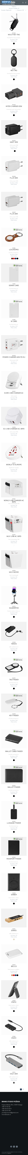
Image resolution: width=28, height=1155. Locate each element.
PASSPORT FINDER (14, 859)
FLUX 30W (14, 178)
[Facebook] (11, 1146)
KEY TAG (14, 70)
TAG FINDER (14, 680)
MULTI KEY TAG (14, 35)
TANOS (14, 644)
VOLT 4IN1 (14, 1074)
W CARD (14, 321)
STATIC (14, 1002)
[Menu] (25, 2)
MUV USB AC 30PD (14, 536)
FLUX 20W (14, 214)
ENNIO (14, 930)
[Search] (23, 2)
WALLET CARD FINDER (14, 751)
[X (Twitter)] (14, 1146)
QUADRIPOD (14, 608)
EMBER (14, 895)
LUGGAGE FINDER (14, 823)
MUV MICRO (14, 572)
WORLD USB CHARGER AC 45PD (14, 501)
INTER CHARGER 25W (14, 106)
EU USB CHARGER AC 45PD (13, 429)
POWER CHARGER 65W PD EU (14, 357)
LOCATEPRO (14, 250)
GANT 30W (14, 142)
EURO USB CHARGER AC (13, 393)
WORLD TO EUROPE (14, 465)
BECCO (14, 966)
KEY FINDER (14, 715)
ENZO (13, 1038)
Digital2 (9, 1153)
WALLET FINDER (14, 787)
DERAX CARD (14, 285)
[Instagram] (17, 1146)
